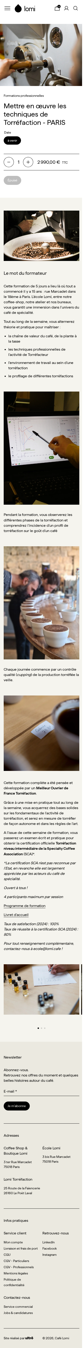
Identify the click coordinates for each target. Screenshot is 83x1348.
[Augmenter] (28, 162)
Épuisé (12, 180)
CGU (7, 1254)
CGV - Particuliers (16, 1261)
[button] (38, 1028)
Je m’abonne (17, 1106)
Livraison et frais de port (21, 1248)
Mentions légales (16, 1273)
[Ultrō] (29, 1338)
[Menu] (7, 8)
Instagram (49, 1254)
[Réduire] (9, 162)
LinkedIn (48, 1242)
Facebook (49, 1248)
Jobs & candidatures (18, 1313)
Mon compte (13, 1242)
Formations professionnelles (24, 95)
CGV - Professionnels (19, 1267)
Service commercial (18, 1306)
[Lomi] (32, 8)
